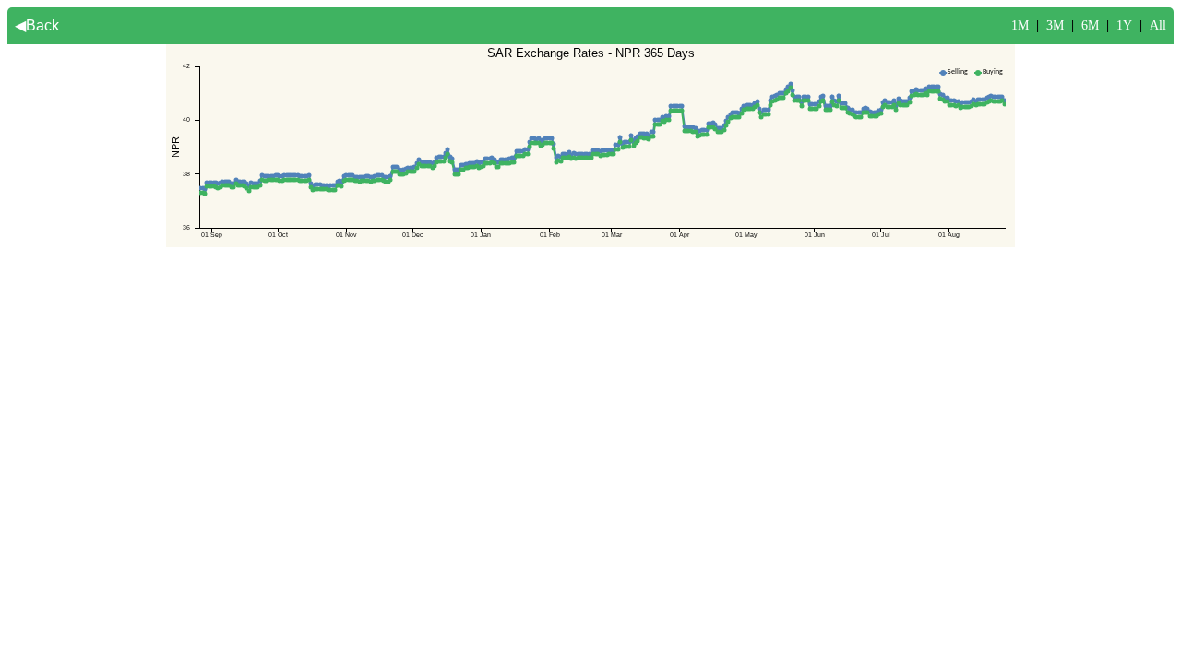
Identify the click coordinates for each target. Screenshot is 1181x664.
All (1158, 25)
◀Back (37, 25)
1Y (1124, 25)
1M (1020, 25)
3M (1055, 25)
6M (1090, 25)
